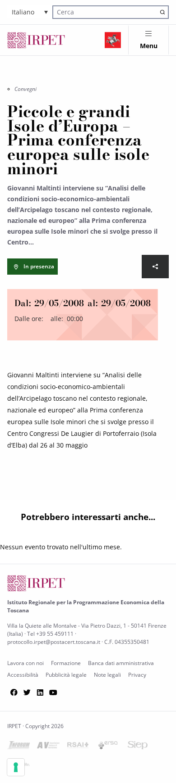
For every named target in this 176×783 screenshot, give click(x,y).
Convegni (25, 89)
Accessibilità (22, 675)
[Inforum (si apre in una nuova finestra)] (18, 746)
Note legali (107, 675)
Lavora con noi (25, 663)
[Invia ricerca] (162, 12)
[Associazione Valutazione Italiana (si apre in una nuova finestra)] (48, 746)
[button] (29, 11)
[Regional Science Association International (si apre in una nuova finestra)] (78, 746)
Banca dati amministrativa (121, 663)
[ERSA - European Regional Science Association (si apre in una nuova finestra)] (108, 746)
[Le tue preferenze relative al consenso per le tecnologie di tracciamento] (15, 767)
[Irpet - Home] (36, 40)
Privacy (137, 675)
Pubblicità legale (66, 675)
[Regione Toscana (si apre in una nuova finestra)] (113, 40)
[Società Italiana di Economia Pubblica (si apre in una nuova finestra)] (137, 746)
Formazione (66, 663)
